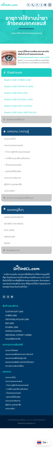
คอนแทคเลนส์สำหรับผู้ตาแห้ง (15, 358)
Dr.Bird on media (13, 223)
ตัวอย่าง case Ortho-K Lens (18, 86)
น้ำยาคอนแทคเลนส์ (26, 57)
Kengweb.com (30, 423)
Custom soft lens (14, 311)
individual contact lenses (18, 335)
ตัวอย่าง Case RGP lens (16, 93)
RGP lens (9, 323)
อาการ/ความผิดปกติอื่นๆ (14, 366)
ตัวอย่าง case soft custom (18, 106)
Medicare (9, 236)
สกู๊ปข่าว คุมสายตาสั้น (13, 184)
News (7, 243)
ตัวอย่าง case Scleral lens (18, 99)
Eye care (9, 230)
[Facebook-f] (37, 5)
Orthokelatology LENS (17, 319)
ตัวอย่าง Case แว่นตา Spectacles (20, 112)
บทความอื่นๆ (9, 190)
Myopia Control (13, 331)
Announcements (13, 217)
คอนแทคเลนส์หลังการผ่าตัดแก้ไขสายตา (19, 362)
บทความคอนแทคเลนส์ (13, 145)
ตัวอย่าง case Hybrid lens (17, 80)
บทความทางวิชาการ (12, 177)
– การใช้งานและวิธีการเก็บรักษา (17, 158)
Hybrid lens (11, 315)
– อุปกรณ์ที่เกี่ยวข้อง (12, 171)
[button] (28, 5)
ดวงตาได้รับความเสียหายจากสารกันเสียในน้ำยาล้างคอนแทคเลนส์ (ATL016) (33, 54)
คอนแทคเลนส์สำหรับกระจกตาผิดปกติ (19, 354)
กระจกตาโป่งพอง (11, 350)
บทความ (36, 57)
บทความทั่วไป (10, 138)
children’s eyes (12, 338)
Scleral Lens (11, 327)
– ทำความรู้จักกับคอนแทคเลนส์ (17, 151)
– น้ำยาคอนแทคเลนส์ (12, 164)
